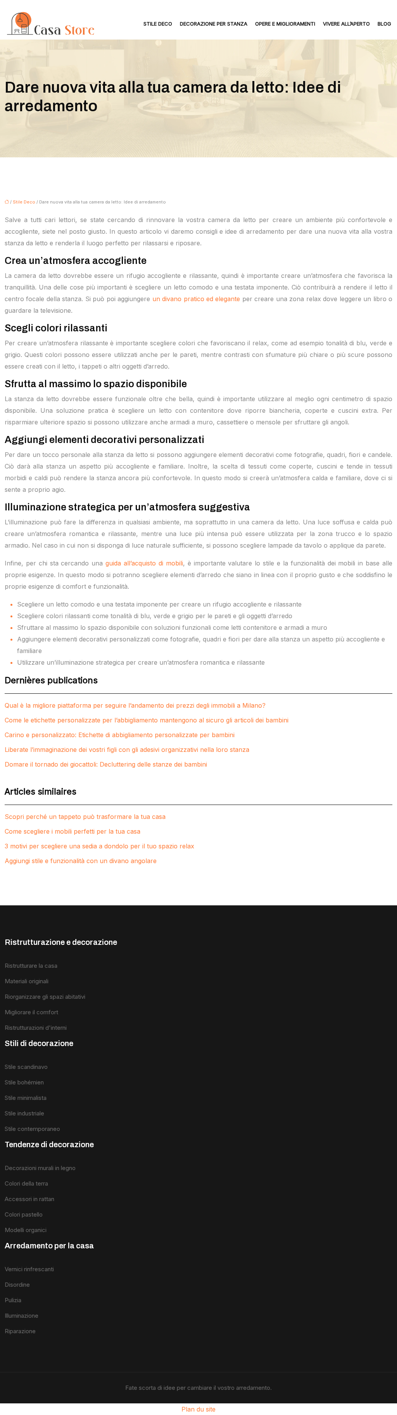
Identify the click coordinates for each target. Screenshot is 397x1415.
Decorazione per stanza (213, 24)
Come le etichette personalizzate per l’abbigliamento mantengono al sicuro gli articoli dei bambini (146, 720)
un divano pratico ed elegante (196, 299)
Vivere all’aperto (346, 24)
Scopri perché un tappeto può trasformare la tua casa (85, 816)
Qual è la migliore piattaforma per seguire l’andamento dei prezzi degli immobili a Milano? (135, 705)
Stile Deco (157, 24)
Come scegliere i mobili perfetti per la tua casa (72, 831)
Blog (384, 24)
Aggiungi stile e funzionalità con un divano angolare (81, 861)
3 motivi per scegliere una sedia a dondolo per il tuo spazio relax (99, 846)
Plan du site (198, 1409)
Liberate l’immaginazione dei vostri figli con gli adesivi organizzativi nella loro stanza (127, 749)
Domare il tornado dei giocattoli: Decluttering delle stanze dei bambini (106, 764)
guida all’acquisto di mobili (144, 563)
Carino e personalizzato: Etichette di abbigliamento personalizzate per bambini (120, 735)
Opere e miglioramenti (285, 24)
